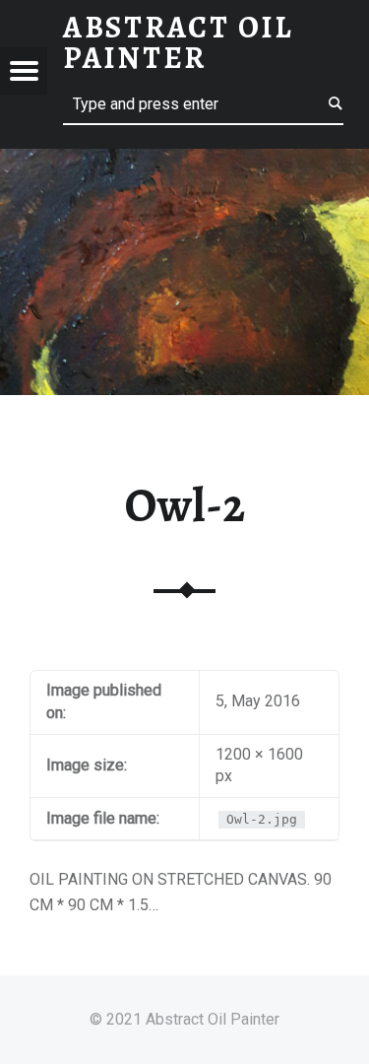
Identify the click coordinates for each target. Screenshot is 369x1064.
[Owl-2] (184, 161)
